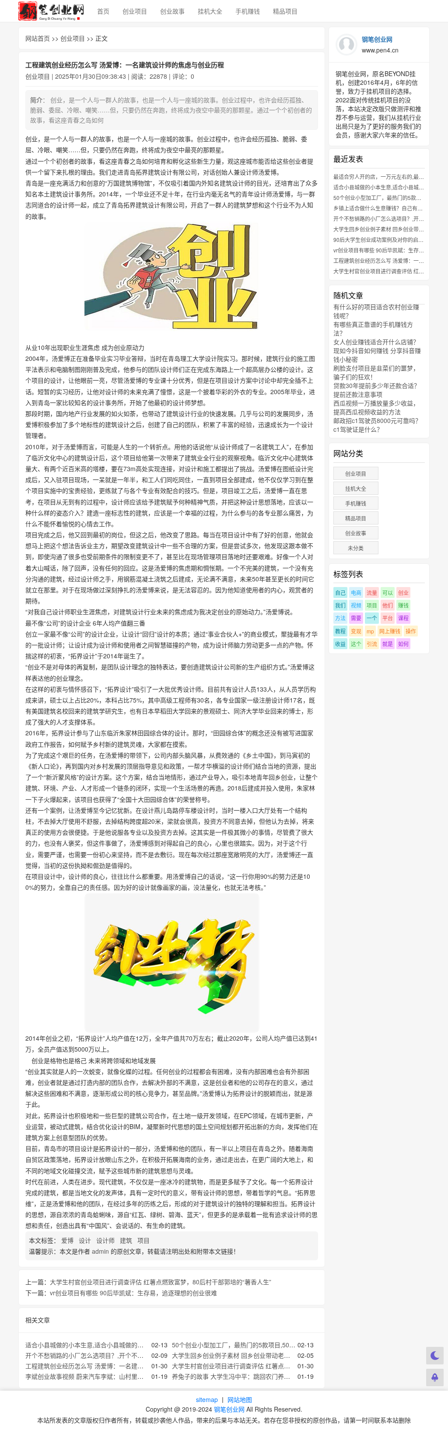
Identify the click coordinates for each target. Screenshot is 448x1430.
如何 (403, 643)
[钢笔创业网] (51, 11)
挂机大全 (210, 11)
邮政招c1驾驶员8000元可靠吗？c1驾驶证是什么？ (377, 425)
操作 (411, 631)
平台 (387, 618)
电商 (356, 592)
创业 (403, 592)
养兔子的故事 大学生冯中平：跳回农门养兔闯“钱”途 (242, 1376)
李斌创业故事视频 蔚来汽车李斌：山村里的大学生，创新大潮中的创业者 (124, 1376)
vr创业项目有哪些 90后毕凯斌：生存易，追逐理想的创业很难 (133, 1292)
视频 (356, 605)
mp (370, 631)
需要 (356, 618)
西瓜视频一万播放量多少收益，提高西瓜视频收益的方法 (376, 407)
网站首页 (37, 38)
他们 (387, 605)
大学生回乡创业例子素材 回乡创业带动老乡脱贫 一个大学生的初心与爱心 (271, 1355)
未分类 (356, 548)
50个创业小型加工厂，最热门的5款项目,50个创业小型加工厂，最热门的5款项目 (281, 1344)
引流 (372, 643)
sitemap (207, 1399)
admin (100, 1251)
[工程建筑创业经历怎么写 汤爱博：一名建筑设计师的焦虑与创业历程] (171, 276)
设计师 (106, 1240)
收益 (340, 643)
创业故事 (172, 11)
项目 (144, 1240)
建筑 (127, 1240)
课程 (403, 618)
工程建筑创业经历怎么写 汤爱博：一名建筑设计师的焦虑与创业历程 (118, 1365)
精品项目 (285, 11)
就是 (387, 643)
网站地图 (240, 1399)
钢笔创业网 (229, 1409)
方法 (340, 618)
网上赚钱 (389, 631)
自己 (340, 592)
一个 (372, 618)
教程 (340, 631)
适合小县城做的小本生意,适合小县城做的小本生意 (93, 1344)
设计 (86, 1240)
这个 (356, 643)
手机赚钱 (247, 11)
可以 (387, 592)
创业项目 (134, 11)
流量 (372, 592)
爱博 (68, 1240)
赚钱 (403, 605)
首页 (103, 11)
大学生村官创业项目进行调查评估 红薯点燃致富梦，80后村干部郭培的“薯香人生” (160, 1281)
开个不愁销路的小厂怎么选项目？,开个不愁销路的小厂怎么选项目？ (118, 1355)
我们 (340, 605)
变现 (356, 631)
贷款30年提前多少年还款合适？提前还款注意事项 (376, 390)
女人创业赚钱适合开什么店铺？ (376, 341)
